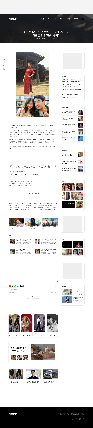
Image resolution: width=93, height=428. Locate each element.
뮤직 (55, 19)
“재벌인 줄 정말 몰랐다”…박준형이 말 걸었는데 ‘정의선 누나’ (22, 183)
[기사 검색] (82, 19)
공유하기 (4, 63)
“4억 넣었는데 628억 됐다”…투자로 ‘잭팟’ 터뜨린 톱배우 (21, 181)
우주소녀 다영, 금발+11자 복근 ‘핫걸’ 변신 (19, 350)
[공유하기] (4, 63)
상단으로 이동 (4, 72)
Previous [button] (32, 352)
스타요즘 (68, 19)
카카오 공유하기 (33, 193)
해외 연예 (64, 286)
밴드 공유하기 (39, 193)
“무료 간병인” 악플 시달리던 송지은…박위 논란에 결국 (20, 185)
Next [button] (54, 352)
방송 (49, 19)
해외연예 (76, 19)
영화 (61, 19)
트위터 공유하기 (29, 193)
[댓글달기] (4, 66)
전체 (42, 19)
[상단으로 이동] (4, 72)
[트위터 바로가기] (72, 419)
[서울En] (13, 19)
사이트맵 (80, 413)
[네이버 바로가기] (83, 419)
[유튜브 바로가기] (76, 419)
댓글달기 (4, 66)
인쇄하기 (4, 69)
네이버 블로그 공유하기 (36, 193)
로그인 (83, 413)
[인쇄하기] (4, 69)
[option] (43, 352)
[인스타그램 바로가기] (80, 419)
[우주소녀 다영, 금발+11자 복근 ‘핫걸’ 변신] (43, 352)
